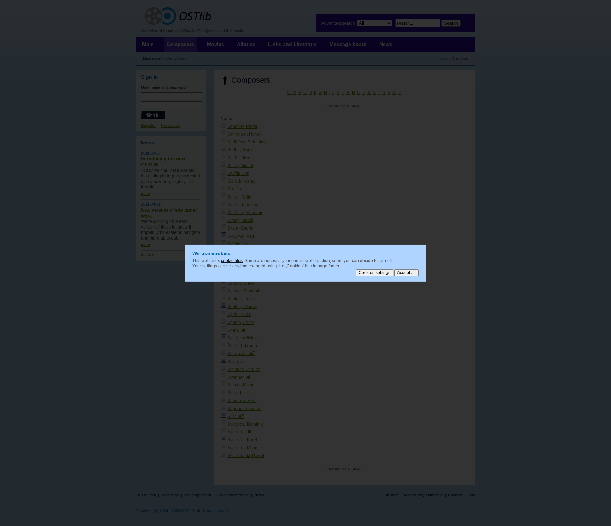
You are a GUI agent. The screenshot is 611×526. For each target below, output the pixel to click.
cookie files (232, 260)
